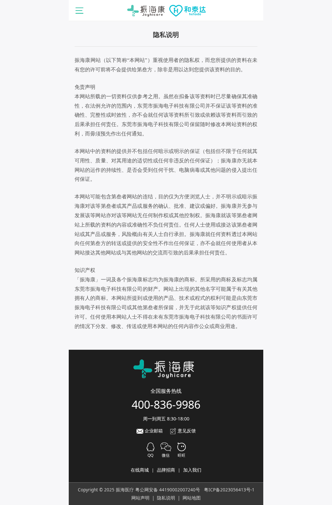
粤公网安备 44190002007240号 (167, 490)
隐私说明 (166, 498)
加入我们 (192, 470)
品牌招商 (166, 470)
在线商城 (140, 470)
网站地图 (192, 498)
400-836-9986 (166, 404)
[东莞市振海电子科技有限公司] (166, 10)
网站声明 (140, 498)
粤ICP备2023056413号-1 (229, 490)
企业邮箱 (153, 431)
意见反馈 (186, 431)
